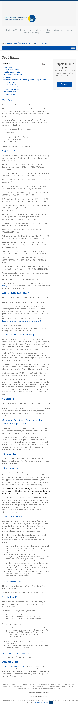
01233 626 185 (41, 43)
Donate (64, 84)
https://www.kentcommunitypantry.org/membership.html (22, 321)
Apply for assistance (12, 89)
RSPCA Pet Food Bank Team (15, 666)
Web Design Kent (42, 697)
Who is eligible (10, 82)
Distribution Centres (12, 69)
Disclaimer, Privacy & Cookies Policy (39, 692)
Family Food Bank (8, 286)
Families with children (13, 87)
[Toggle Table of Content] (43, 64)
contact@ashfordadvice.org (18, 43)
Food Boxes (7, 67)
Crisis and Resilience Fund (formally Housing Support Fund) (24, 80)
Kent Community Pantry (11, 72)
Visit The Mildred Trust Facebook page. (16, 653)
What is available (11, 85)
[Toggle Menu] (73, 48)
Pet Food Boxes (9, 94)
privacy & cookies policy (40, 702)
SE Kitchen (7, 77)
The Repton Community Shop (13, 75)
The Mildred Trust (9, 92)
